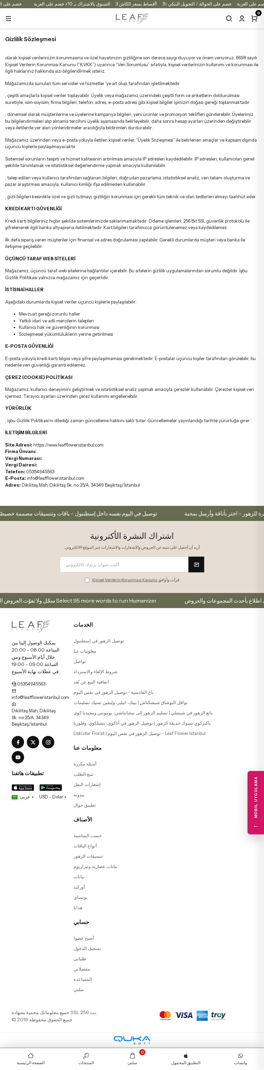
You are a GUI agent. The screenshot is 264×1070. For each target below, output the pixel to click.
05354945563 (30, 684)
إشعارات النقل (87, 784)
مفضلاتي (82, 969)
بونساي (81, 897)
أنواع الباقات (85, 845)
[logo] (132, 18)
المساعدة (83, 979)
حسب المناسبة (88, 835)
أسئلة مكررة (85, 763)
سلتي (79, 989)
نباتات (79, 876)
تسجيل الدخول (87, 948)
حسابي (81, 921)
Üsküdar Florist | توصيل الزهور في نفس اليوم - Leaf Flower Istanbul (140, 733)
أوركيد (79, 887)
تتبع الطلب (84, 774)
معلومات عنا (85, 651)
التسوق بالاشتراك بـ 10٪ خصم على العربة (72, 4)
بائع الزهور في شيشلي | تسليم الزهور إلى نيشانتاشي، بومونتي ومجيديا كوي (143, 712)
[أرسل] (196, 564)
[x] (34, 742)
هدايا (78, 907)
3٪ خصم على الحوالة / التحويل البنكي (197, 4)
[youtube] (19, 757)
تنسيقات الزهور (88, 856)
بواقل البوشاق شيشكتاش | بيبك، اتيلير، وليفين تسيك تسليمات (131, 702)
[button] (8, 18)
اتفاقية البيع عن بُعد (91, 682)
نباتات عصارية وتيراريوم (96, 866)
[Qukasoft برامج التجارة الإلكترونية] (132, 1040)
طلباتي (80, 958)
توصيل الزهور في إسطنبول (99, 640)
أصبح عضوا (84, 938)
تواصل (80, 661)
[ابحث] (229, 18)
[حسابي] (241, 18)
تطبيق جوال (85, 805)
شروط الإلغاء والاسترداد (96, 671)
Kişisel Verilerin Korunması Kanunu (124, 579)
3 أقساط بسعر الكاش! (136, 4)
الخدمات (83, 624)
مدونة (79, 794)
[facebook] (19, 742)
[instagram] (49, 742)
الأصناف (83, 819)
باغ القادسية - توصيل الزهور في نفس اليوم (114, 692)
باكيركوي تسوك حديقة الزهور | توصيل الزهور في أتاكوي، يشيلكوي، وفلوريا (142, 723)
